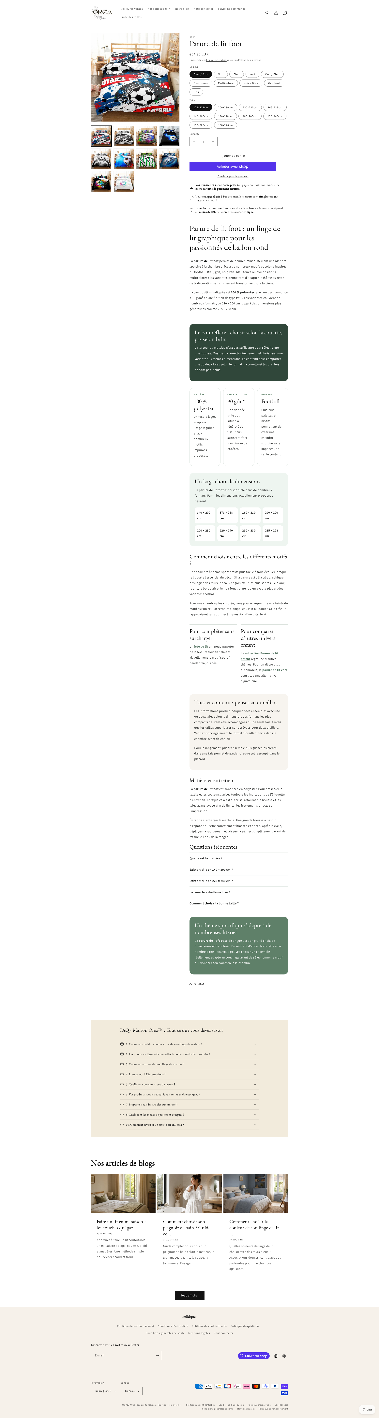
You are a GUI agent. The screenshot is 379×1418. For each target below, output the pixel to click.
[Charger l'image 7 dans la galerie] (146, 158)
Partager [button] (198, 983)
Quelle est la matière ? (206, 858)
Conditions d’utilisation (231, 1404)
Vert (252, 74)
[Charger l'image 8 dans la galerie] (169, 158)
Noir (221, 74)
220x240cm (274, 116)
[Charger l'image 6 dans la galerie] (124, 158)
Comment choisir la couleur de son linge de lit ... (254, 1227)
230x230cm (250, 107)
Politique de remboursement (135, 1326)
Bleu (237, 74)
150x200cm (201, 125)
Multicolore (226, 83)
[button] (159, 9)
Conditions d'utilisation (173, 1326)
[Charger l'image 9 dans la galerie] (101, 181)
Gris (196, 92)
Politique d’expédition (245, 1326)
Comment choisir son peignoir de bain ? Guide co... (186, 1227)
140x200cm (201, 116)
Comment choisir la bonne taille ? (214, 903)
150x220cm (225, 125)
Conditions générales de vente (165, 1333)
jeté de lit (201, 646)
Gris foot (274, 83)
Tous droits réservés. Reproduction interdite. (159, 1404)
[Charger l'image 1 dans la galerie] (101, 136)
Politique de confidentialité (209, 1326)
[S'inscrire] (157, 1355)
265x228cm (275, 107)
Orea (132, 1404)
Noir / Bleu (251, 83)
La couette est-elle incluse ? (210, 892)
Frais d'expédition (216, 59)
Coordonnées (281, 1404)
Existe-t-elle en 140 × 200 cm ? (211, 870)
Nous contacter (223, 1333)
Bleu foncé (201, 83)
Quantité (194, 134)
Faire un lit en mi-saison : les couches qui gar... (121, 1224)
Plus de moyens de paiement (233, 176)
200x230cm (225, 107)
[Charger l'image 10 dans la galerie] (124, 181)
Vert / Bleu (272, 74)
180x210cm (225, 116)
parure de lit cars (274, 670)
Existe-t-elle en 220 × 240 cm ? (211, 881)
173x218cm (201, 107)
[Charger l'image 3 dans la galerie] (146, 136)
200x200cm (250, 116)
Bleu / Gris (201, 74)
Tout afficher (190, 1295)
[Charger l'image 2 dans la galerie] (124, 136)
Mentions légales (199, 1333)
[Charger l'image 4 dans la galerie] (169, 136)
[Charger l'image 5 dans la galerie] (101, 158)
